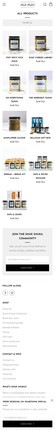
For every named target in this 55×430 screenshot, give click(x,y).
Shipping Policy (11, 364)
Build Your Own (11, 318)
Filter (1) (27, 23)
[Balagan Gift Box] (41, 123)
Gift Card (7, 336)
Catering (7, 374)
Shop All (7, 309)
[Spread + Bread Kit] (15, 159)
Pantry (6, 332)
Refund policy (10, 346)
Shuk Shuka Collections (15, 313)
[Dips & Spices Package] (41, 159)
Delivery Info (9, 369)
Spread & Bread (11, 327)
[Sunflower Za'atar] (15, 123)
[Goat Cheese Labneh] (41, 42)
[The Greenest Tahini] (41, 82)
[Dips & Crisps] (15, 199)
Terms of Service (11, 341)
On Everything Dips (13, 322)
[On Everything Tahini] (15, 82)
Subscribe (26, 268)
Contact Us (8, 360)
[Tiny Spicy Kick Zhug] (15, 42)
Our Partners (9, 378)
